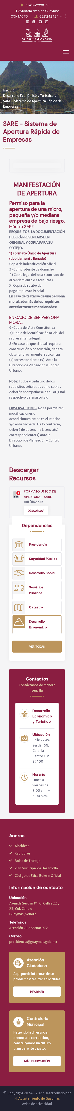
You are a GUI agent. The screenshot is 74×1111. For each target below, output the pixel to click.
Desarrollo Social (42, 573)
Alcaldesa (22, 846)
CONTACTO (19, 16)
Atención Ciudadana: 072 (28, 928)
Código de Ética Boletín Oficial (38, 876)
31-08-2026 (35, 5)
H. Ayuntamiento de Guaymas (37, 11)
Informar (37, 991)
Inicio (7, 90)
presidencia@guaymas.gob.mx (33, 942)
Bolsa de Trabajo (27, 861)
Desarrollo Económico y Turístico (28, 96)
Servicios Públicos (36, 590)
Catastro (36, 607)
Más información (37, 1061)
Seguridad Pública (43, 559)
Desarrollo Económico (38, 624)
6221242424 (49, 16)
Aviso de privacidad (37, 1104)
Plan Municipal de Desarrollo (36, 868)
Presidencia (38, 544)
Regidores (22, 853)
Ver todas (37, 646)
